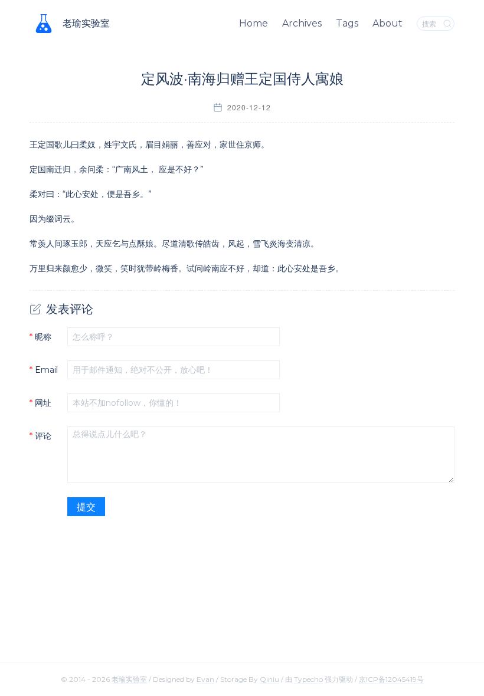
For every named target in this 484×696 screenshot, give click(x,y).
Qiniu (269, 679)
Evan (205, 679)
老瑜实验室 (86, 23)
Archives (302, 23)
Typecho (308, 679)
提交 (86, 507)
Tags (347, 23)
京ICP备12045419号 (391, 679)
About (387, 23)
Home (253, 23)
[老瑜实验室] (44, 23)
